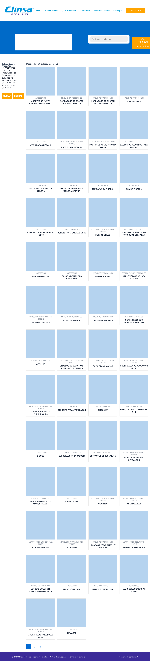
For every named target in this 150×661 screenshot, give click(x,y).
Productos (85, 10)
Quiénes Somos (51, 10)
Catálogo (117, 10)
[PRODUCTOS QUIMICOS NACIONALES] (3, 68)
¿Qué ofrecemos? (69, 10)
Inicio (38, 10)
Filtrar (7, 96)
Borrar (18, 96)
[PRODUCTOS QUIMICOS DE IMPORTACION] (3, 75)
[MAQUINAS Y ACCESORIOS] (3, 83)
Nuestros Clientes (102, 10)
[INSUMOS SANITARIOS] (3, 88)
